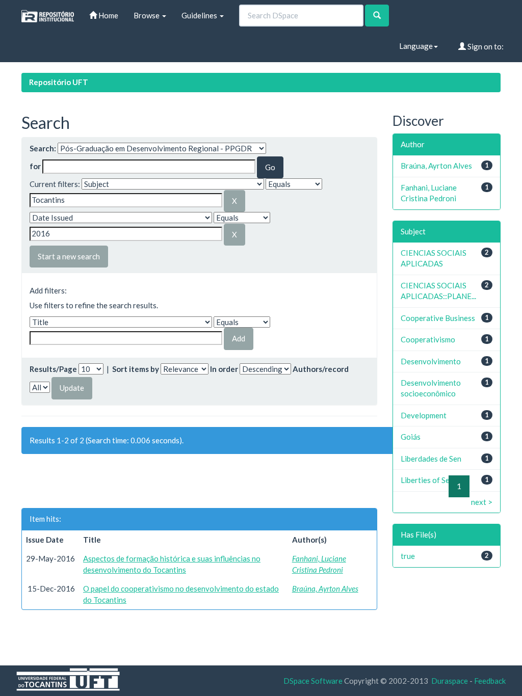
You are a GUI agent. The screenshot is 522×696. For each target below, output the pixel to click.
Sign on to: (485, 46)
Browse (147, 15)
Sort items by (135, 368)
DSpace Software (313, 680)
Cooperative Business (438, 318)
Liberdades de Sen (431, 458)
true (408, 555)
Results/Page (53, 368)
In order (224, 368)
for (35, 166)
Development (424, 415)
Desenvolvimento (431, 361)
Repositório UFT (58, 82)
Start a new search (69, 256)
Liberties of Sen (427, 480)
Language (416, 45)
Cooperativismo (428, 339)
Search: (43, 148)
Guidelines (200, 15)
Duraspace (449, 680)
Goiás (411, 436)
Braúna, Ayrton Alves (325, 588)
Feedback (490, 680)
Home (107, 15)
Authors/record (321, 368)
